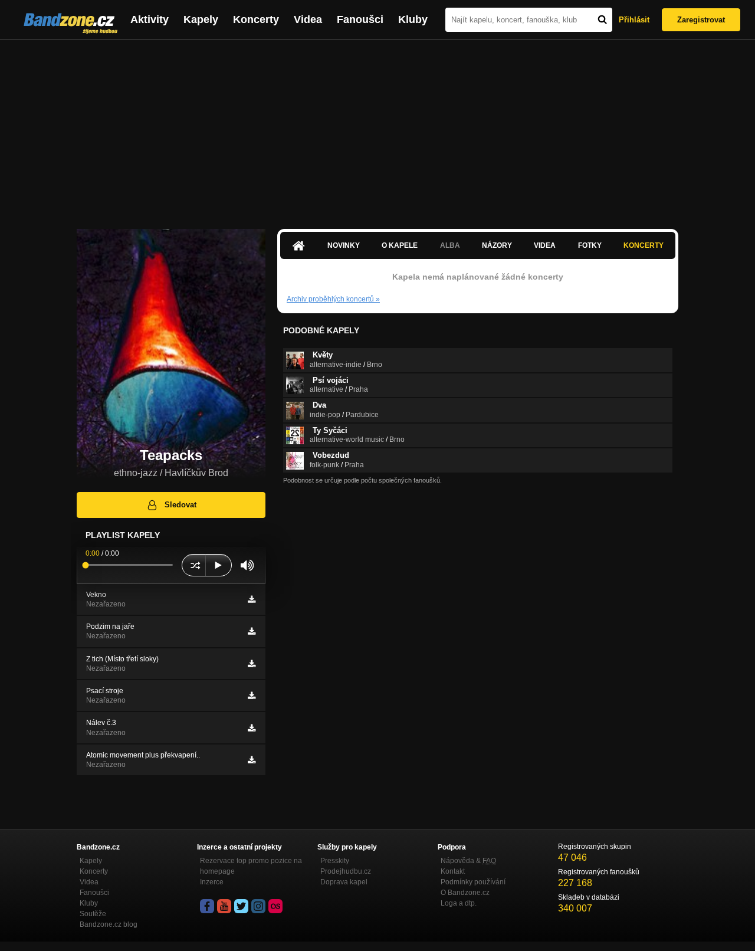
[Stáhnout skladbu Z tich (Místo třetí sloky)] (251, 664)
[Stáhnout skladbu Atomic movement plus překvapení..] (251, 760)
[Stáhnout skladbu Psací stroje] (251, 695)
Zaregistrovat (701, 19)
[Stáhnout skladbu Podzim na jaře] (251, 631)
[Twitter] (241, 906)
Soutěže (93, 914)
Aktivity (149, 19)
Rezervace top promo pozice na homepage (251, 866)
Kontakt (453, 871)
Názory (497, 245)
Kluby (413, 19)
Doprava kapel (343, 882)
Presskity (334, 861)
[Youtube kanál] (224, 906)
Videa (308, 19)
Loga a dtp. (459, 903)
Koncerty (256, 19)
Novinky (343, 245)
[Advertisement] (377, 128)
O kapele (400, 245)
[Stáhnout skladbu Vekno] (251, 599)
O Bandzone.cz (465, 892)
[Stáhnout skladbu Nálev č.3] (251, 728)
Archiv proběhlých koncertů (333, 299)
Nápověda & (468, 861)
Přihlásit (634, 19)
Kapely (200, 19)
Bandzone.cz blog (108, 924)
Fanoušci (360, 19)
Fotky (590, 245)
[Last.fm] (275, 906)
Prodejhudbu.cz (345, 871)
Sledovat (180, 504)
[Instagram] (258, 906)
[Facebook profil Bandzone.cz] (207, 906)
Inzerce (212, 882)
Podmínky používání (473, 882)
